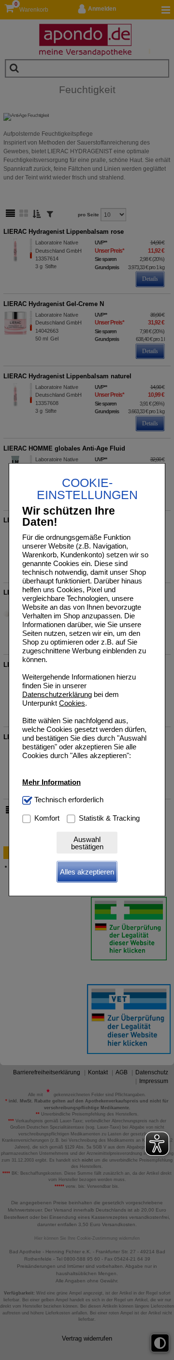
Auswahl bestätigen (87, 843)
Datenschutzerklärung (57, 694)
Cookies (72, 703)
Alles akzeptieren (87, 872)
